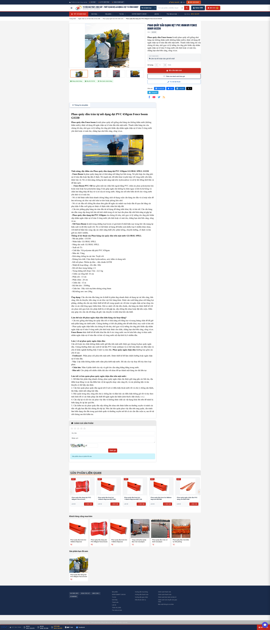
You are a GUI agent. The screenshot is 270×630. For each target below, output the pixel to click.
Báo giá (89, 504)
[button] (198, 492)
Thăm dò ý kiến (116, 607)
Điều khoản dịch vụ (140, 600)
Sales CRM (199, 8)
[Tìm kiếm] (186, 8)
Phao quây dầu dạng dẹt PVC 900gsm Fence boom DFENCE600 (81, 499)
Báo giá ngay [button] (194, 2)
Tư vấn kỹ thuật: (175, 82)
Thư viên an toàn (117, 610)
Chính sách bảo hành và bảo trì (167, 597)
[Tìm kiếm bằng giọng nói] (182, 8)
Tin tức (114, 597)
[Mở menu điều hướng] (71, 8)
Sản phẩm (115, 592)
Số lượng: (150, 65)
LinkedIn (181, 88)
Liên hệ (114, 605)
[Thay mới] (86, 445)
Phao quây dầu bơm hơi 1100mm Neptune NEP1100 (119, 541)
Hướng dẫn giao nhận (141, 597)
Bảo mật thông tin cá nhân (166, 604)
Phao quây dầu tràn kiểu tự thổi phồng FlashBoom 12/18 (181, 541)
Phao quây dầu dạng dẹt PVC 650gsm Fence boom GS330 (78, 576)
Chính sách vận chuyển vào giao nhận (167, 601)
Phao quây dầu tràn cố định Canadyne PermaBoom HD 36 (159, 541)
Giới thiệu (114, 600)
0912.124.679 (175, 2)
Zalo (183, 2)
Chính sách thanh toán (164, 594)
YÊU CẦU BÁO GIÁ (175, 70)
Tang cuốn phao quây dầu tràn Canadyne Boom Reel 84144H (139, 541)
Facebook (161, 88)
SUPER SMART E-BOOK (119, 594)
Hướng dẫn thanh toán (141, 594)
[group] (107, 45)
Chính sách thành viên (164, 592)
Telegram (154, 92)
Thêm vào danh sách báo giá (175, 76)
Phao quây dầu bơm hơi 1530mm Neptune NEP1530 (78, 541)
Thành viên (115, 602)
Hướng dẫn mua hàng (141, 592)
